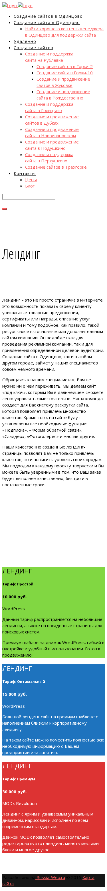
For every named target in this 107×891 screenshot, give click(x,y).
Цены (31, 179)
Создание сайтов (33, 47)
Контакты (25, 173)
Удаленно (25, 41)
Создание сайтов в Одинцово (48, 16)
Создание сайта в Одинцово (47, 22)
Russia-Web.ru (50, 877)
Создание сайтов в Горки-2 (65, 66)
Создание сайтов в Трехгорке (56, 167)
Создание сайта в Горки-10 (65, 72)
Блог (30, 186)
